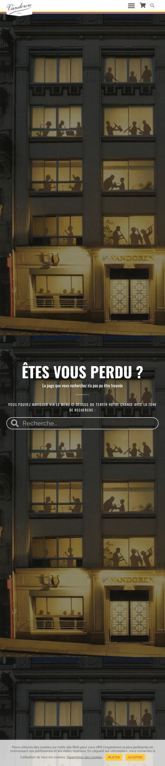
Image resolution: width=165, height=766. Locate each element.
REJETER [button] (114, 757)
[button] (131, 5)
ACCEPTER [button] (135, 757)
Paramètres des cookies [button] (84, 757)
